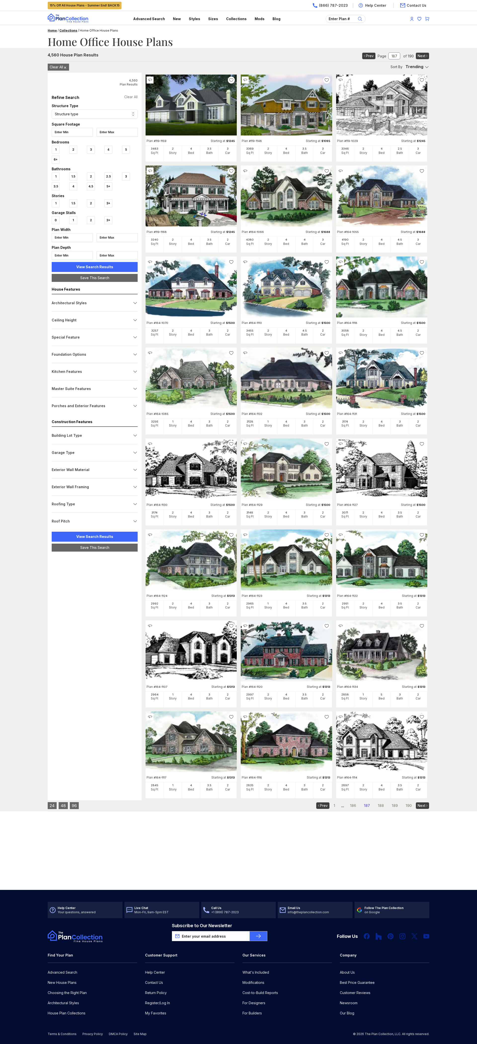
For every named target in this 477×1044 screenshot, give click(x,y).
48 (63, 805)
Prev (370, 56)
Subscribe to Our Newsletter (202, 925)
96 (74, 805)
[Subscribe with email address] (258, 936)
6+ (56, 159)
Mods (260, 19)
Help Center (155, 972)
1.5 (73, 176)
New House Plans (62, 982)
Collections (236, 19)
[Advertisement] (94, 632)
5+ (108, 186)
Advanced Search (149, 19)
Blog (276, 19)
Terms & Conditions (62, 1034)
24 (52, 805)
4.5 (90, 186)
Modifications (253, 982)
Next (421, 56)
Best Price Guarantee (357, 982)
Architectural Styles (63, 1003)
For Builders (252, 1013)
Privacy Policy (92, 1034)
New (177, 19)
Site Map (140, 1034)
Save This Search (94, 278)
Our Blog (347, 1013)
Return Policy (156, 993)
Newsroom (349, 1003)
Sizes (213, 19)
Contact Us (154, 982)
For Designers (253, 1003)
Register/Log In (157, 1003)
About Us (347, 972)
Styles (194, 19)
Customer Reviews (355, 993)
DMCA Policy (118, 1034)
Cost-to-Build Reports (260, 993)
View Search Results (94, 267)
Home (52, 30)
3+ (108, 203)
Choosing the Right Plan (67, 993)
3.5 (55, 186)
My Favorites (155, 1013)
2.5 (108, 176)
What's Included (255, 972)
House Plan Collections (66, 1013)
